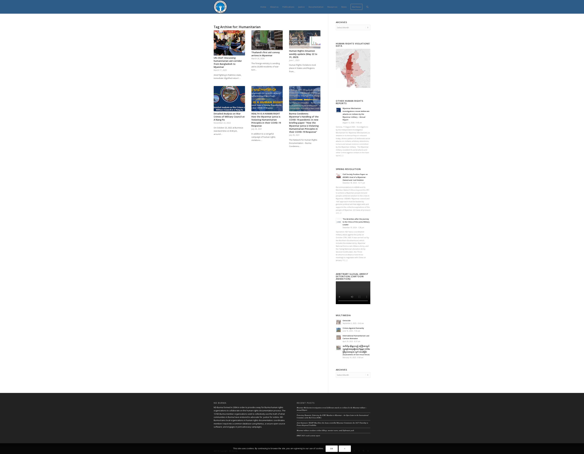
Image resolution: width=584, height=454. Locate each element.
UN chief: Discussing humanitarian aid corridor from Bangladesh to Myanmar (228, 62)
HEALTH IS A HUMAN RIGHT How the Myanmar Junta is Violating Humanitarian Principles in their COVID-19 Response (266, 119)
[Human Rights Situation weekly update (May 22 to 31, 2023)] (304, 39)
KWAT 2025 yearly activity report (308, 435)
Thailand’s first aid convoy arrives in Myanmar (265, 54)
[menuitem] (263, 7)
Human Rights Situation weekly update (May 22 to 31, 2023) (303, 53)
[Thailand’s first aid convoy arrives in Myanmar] (267, 40)
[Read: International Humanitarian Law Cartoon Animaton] (338, 337)
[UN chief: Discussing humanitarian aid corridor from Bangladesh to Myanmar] (229, 42)
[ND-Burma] (220, 7)
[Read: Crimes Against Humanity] (338, 330)
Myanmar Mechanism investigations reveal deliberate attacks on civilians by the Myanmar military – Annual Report (356, 114)
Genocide (347, 320)
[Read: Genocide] (338, 322)
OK (331, 448)
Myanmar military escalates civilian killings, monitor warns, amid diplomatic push (325, 430)
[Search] (367, 7)
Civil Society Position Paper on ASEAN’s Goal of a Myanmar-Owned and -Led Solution (355, 177)
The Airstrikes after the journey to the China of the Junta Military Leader (356, 222)
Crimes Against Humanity (353, 328)
